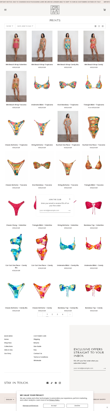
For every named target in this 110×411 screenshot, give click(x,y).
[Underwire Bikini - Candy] (93, 247)
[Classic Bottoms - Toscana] (16, 166)
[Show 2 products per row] (95, 26)
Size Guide (37, 346)
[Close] (107, 407)
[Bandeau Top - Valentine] (93, 206)
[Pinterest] (56, 383)
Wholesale (37, 361)
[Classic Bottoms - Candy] (42, 289)
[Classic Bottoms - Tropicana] (16, 126)
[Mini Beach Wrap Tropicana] (42, 46)
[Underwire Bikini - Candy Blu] (67, 247)
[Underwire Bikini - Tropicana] (42, 86)
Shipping (37, 339)
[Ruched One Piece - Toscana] (93, 126)
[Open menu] (7, 10)
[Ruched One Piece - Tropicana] (68, 126)
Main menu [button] (8, 336)
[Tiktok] (52, 383)
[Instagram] (60, 383)
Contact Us (38, 354)
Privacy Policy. (54, 400)
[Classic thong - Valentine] (16, 206)
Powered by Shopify (98, 399)
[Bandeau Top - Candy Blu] (67, 289)
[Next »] (70, 314)
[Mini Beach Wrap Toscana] (16, 86)
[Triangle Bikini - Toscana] (93, 166)
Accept (54, 406)
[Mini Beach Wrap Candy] (93, 46)
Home (6, 339)
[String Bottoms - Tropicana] (42, 126)
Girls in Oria (8, 350)
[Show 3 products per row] (99, 26)
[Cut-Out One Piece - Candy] (42, 247)
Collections (8, 346)
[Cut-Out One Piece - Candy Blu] (16, 247)
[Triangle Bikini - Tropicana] (93, 86)
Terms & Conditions (41, 357)
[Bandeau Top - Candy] (93, 289)
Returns (36, 343)
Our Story (7, 354)
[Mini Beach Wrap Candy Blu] (68, 46)
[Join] (103, 368)
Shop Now (7, 343)
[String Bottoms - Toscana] (67, 166)
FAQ (35, 350)
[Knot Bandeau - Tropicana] (67, 86)
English (9, 399)
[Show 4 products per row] (103, 26)
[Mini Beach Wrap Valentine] (16, 46)
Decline (77, 406)
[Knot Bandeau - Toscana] (42, 166)
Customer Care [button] (40, 336)
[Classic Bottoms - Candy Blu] (16, 289)
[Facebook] (48, 383)
